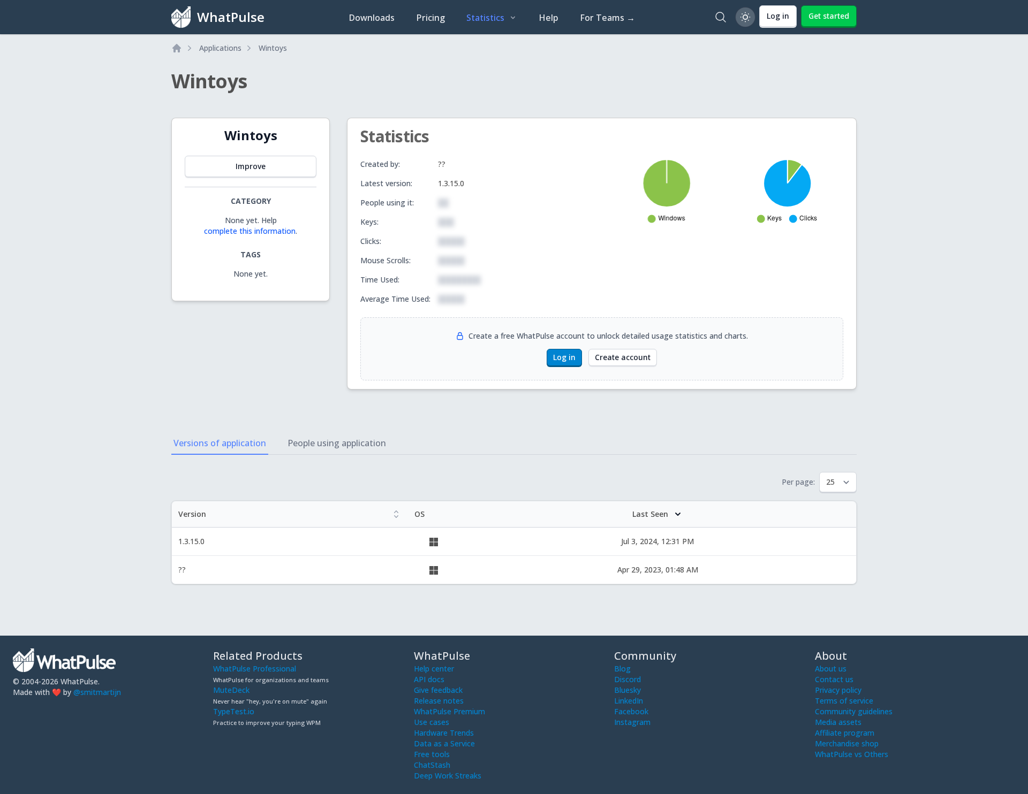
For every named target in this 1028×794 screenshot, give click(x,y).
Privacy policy (838, 690)
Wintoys (273, 48)
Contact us (834, 679)
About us (830, 668)
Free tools (432, 754)
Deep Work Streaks (447, 775)
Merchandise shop (847, 743)
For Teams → (607, 18)
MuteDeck (231, 690)
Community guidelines (854, 711)
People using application (337, 443)
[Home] (176, 48)
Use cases (431, 722)
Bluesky (627, 690)
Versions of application (219, 443)
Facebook (631, 711)
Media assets (838, 722)
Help (548, 18)
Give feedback (438, 690)
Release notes (439, 701)
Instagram (632, 722)
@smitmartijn (97, 692)
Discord (627, 679)
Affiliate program (844, 733)
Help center (434, 668)
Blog (622, 668)
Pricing (430, 18)
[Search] (720, 17)
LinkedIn (628, 701)
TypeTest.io (233, 711)
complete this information (250, 231)
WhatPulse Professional (254, 668)
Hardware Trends (444, 733)
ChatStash (432, 765)
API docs (429, 679)
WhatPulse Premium (449, 711)
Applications (220, 48)
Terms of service (844, 701)
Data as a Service (444, 743)
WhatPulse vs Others (851, 754)
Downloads (372, 18)
